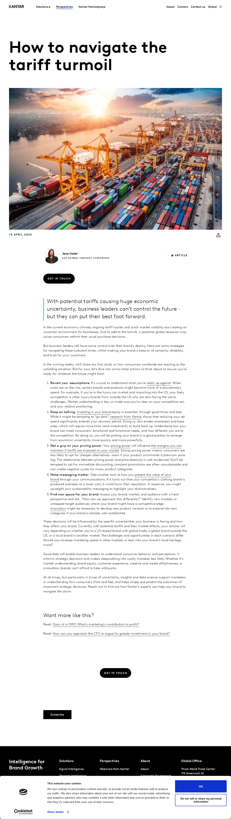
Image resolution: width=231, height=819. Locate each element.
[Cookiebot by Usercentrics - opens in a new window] (23, 812)
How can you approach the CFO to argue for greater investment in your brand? (111, 633)
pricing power (120, 446)
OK (201, 786)
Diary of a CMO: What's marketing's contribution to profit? (96, 624)
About (170, 7)
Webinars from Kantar (114, 769)
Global (212, 7)
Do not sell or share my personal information (200, 800)
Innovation (58, 508)
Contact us (198, 7)
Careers (182, 7)
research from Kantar (126, 417)
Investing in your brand (94, 412)
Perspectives (64, 7)
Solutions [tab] (42, 7)
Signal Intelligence (71, 769)
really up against (159, 383)
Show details (55, 811)
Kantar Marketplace (92, 7)
